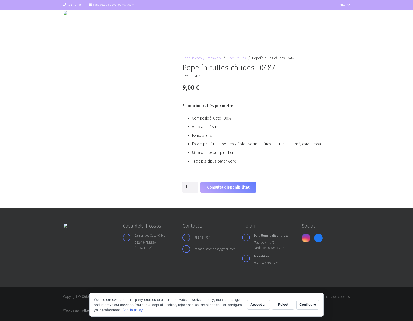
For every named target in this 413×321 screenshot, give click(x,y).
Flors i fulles (236, 58)
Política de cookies (335, 297)
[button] (341, 5)
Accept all (258, 304)
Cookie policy (132, 310)
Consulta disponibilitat (228, 187)
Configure (307, 304)
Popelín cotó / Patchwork (201, 58)
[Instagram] (315, 5)
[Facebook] (324, 5)
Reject (283, 304)
